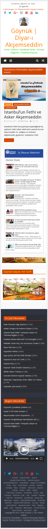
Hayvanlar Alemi (24, 505)
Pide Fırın (9, 498)
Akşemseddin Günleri (21, 104)
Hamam (39, 485)
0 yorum (35, 121)
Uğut (35, 510)
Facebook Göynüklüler (11, 517)
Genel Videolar (11, 505)
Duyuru (16, 500)
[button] (24, 450)
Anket (9, 485)
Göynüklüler (24, 483)
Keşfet (35, 490)
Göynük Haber (10, 107)
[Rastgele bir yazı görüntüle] (43, 60)
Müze (16, 488)
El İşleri (22, 490)
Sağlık (6, 508)
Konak (36, 493)
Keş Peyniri (28, 510)
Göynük (8, 104)
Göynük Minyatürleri (10, 483)
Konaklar (9, 488)
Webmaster (28, 508)
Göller (28, 490)
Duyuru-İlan (39, 498)
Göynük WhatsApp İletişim (33, 517)
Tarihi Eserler (23, 485)
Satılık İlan (8, 503)
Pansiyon (8, 495)
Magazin (40, 505)
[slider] (22, 458)
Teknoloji (18, 508)
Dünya (42, 503)
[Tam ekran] (41, 458)
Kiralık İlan (41, 500)
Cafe (28, 495)
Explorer (40, 488)
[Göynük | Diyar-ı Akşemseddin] (5, 60)
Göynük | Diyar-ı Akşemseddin (24, 37)
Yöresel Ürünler (39, 508)
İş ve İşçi (35, 503)
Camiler (32, 485)
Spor (11, 508)
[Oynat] (7, 458)
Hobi (34, 505)
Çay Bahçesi (28, 498)
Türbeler (23, 488)
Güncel (34, 478)
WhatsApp (8, 500)
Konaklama (28, 493)
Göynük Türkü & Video (18, 480)
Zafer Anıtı (31, 488)
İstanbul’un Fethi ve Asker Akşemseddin (22, 114)
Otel (41, 493)
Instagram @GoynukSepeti (35, 520)
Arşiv (14, 485)
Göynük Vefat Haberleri (22, 503)
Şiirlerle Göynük (33, 480)
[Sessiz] (37, 458)
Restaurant (18, 498)
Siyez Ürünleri (17, 510)
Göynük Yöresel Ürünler (12, 520)
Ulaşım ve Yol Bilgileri (38, 483)
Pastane (42, 495)
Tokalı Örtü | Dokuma (14, 493)
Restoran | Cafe (18, 495)
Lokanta (34, 495)
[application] (24, 449)
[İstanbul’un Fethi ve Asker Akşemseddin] (24, 78)
